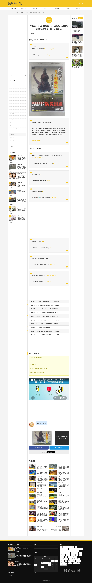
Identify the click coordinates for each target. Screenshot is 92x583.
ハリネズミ (68, 554)
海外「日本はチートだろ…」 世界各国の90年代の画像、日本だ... (45, 312)
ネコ (77, 554)
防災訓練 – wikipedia (36, 140)
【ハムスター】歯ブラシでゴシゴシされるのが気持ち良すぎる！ (21, 193)
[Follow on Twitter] (77, 3)
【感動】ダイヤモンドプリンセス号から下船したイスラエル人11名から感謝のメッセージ (42, 479)
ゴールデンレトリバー (76, 558)
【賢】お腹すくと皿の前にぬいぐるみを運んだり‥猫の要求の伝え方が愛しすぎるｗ (77, 55)
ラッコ (62, 551)
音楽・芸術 (12, 87)
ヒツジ (77, 552)
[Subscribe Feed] (80, 3)
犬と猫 (70, 547)
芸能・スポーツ (78, 8)
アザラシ (78, 562)
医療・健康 (12, 120)
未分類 (11, 105)
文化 (10, 111)
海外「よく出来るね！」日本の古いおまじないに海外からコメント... (45, 305)
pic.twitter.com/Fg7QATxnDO (50, 48)
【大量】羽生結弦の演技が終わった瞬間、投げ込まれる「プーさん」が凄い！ (42, 485)
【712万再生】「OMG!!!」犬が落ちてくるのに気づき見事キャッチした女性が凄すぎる (63, 503)
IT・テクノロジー (24, 8)
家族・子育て (12, 117)
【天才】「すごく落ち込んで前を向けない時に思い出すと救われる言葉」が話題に (63, 508)
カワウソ (73, 560)
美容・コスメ (46, 8)
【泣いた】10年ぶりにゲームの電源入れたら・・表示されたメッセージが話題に (17, 201)
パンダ (80, 552)
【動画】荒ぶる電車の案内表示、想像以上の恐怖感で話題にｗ (42, 508)
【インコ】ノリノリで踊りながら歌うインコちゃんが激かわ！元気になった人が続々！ (17, 210)
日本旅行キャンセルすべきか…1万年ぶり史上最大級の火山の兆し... (45, 308)
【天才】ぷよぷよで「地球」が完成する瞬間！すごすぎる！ (42, 473)
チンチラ (69, 556)
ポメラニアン (63, 552)
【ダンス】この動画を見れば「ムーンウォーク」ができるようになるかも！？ (63, 491)
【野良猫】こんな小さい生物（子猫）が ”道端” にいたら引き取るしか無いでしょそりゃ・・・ (17, 168)
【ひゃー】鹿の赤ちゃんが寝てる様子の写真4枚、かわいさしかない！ (77, 68)
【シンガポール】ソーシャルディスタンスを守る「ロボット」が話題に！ (63, 497)
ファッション (12, 131)
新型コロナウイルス (64, 549)
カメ (77, 560)
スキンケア (74, 556)
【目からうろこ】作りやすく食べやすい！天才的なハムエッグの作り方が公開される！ (17, 159)
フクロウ (72, 552)
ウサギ (62, 562)
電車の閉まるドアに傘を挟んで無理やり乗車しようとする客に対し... (45, 320)
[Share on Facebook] (74, 3)
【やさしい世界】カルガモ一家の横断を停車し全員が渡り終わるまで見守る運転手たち (63, 467)
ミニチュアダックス (75, 551)
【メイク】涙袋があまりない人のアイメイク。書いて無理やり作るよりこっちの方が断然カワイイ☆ (17, 177)
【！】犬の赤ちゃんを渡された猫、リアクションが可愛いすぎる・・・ (21, 185)
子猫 (70, 549)
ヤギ (69, 551)
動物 (10, 122)
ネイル (80, 554)
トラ (66, 556)
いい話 (66, 564)
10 (35, 564)
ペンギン (68, 552)
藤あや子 (64, 547)
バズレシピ (63, 554)
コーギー (62, 560)
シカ (70, 558)
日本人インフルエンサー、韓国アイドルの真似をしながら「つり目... (45, 334)
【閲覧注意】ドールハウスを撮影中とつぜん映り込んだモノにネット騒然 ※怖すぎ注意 (42, 514)
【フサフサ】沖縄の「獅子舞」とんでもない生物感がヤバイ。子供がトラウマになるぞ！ (63, 514)
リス (82, 549)
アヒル (74, 562)
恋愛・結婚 (12, 114)
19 (42, 566)
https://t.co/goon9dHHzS (37, 157)
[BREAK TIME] (15, 4)
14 (49, 564)
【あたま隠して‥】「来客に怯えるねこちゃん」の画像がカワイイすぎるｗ (77, 42)
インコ (66, 562)
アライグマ (70, 562)
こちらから (10, 575)
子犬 (72, 549)
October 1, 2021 (48, 55)
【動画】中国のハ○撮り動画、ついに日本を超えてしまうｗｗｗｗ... (45, 331)
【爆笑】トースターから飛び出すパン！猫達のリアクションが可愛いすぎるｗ (55, 529)
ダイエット (35, 8)
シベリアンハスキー (64, 558)
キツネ (69, 560)
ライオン (66, 551)
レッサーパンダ (77, 549)
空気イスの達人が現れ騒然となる (42, 502)
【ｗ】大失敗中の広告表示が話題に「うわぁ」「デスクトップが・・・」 (63, 520)
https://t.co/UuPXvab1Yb (51, 275)
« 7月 (35, 572)
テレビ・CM (12, 140)
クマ (66, 560)
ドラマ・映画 (12, 137)
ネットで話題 (13, 8)
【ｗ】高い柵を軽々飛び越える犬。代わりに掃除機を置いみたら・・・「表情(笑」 (42, 529)
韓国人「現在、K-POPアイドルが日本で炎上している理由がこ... (44, 316)
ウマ (79, 560)
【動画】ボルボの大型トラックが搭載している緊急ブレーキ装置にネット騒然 (77, 30)
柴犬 (76, 547)
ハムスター (73, 554)
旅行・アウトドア (13, 108)
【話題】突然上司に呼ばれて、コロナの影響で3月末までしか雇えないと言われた (42, 520)
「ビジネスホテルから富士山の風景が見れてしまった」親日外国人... (45, 301)
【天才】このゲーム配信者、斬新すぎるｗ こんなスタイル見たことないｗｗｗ (42, 467)
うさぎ (62, 564)
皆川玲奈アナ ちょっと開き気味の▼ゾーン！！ (41, 327)
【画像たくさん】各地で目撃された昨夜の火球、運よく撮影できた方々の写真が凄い (63, 485)
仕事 (10, 125)
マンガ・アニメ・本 (13, 128)
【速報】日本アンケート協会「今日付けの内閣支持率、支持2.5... (45, 323)
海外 (10, 102)
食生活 (68, 8)
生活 (10, 99)
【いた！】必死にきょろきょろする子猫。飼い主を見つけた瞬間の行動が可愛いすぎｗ (17, 219)
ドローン (62, 556)
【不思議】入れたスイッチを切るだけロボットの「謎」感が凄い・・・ (63, 473)
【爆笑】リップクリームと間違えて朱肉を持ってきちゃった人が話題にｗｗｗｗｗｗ (63, 479)
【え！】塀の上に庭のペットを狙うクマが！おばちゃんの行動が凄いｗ (42, 497)
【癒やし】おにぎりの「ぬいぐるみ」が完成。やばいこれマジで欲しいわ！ (42, 491)
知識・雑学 (57, 8)
